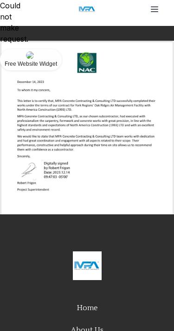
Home (87, 308)
